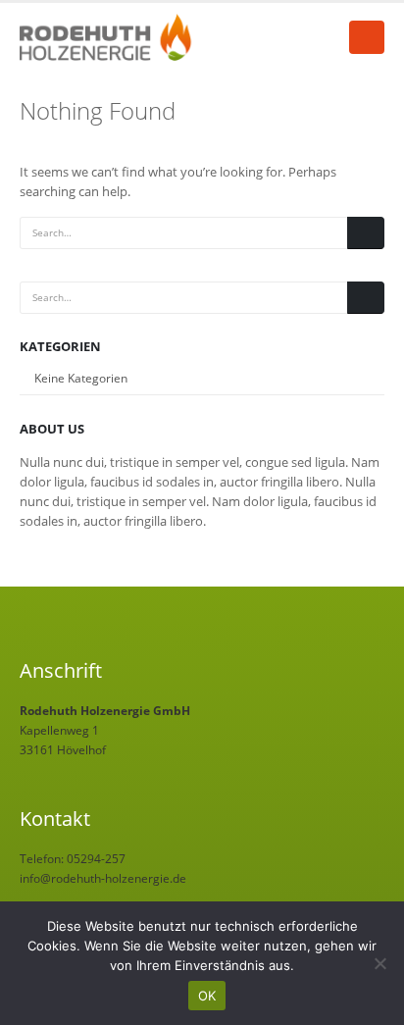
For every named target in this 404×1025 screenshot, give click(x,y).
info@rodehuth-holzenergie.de (103, 878)
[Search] (365, 233)
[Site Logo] (108, 37)
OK (207, 995)
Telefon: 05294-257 (73, 858)
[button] (366, 37)
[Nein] (379, 963)
